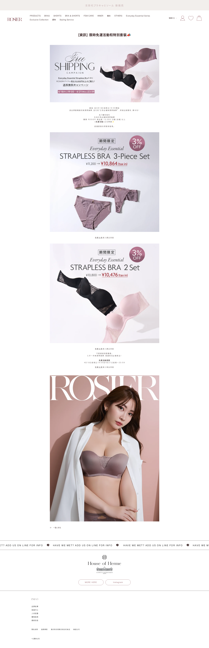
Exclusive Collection (39, 20)
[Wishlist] (190, 18)
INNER (100, 16)
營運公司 (76, 629)
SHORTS (57, 16)
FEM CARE (89, 16)
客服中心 (35, 610)
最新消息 (35, 620)
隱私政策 (35, 629)
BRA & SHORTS (72, 16)
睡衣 (109, 16)
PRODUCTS (35, 16)
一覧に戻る (57, 527)
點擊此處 (99, 237)
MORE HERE (91, 582)
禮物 (54, 20)
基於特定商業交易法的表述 (60, 629)
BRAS (47, 16)
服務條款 (44, 629)
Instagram (118, 582)
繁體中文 (172, 18)
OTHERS (118, 16)
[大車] (199, 18)
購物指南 (35, 617)
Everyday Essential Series (138, 16)
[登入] (182, 18)
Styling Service (67, 20)
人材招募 (35, 613)
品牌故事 (35, 606)
